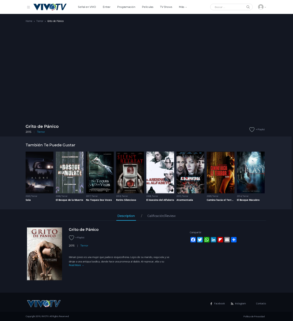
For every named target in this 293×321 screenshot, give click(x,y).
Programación (126, 6)
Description (126, 216)
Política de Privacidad (254, 316)
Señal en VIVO (87, 6)
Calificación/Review (161, 216)
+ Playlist (260, 129)
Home (29, 21)
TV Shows (166, 6)
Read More (75, 265)
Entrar (106, 6)
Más (181, 6)
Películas (147, 6)
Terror (39, 21)
